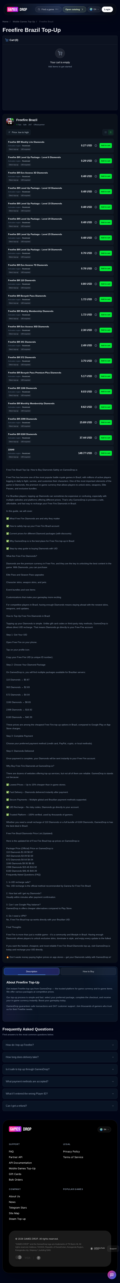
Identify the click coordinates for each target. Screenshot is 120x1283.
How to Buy (88, 971)
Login (107, 9)
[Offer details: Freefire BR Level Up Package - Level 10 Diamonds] (95, 191)
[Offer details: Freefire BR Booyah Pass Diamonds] (95, 299)
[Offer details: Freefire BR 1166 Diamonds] (95, 391)
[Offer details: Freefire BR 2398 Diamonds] (95, 422)
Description (31, 971)
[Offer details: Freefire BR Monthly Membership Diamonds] (95, 407)
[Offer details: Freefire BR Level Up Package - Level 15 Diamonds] (95, 207)
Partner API (15, 1157)
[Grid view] (105, 132)
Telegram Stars (18, 1207)
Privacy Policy (71, 1151)
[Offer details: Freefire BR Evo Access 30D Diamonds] (95, 330)
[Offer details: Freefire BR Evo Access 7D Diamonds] (95, 268)
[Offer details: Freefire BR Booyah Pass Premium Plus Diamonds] (95, 376)
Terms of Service (73, 1157)
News (12, 1202)
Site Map (14, 1213)
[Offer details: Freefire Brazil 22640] (95, 453)
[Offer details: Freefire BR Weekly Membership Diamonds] (95, 314)
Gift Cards (15, 1174)
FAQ (11, 1151)
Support (113, 1249)
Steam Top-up (17, 1218)
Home (5, 21)
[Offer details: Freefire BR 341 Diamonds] (95, 345)
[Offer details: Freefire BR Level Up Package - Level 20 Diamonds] (95, 222)
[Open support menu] (112, 1275)
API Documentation (20, 1162)
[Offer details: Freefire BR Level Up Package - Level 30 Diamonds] (95, 253)
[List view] (110, 132)
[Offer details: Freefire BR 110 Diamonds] (95, 283)
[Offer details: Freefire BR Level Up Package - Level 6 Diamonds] (95, 160)
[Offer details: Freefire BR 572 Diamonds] (95, 360)
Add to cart (105, 145)
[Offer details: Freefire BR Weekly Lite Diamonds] (95, 145)
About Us (14, 1196)
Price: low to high (20, 132)
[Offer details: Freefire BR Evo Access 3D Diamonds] (95, 176)
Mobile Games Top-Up (24, 21)
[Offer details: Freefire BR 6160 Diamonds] (95, 437)
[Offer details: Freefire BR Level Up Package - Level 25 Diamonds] (95, 237)
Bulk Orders (16, 1179)
